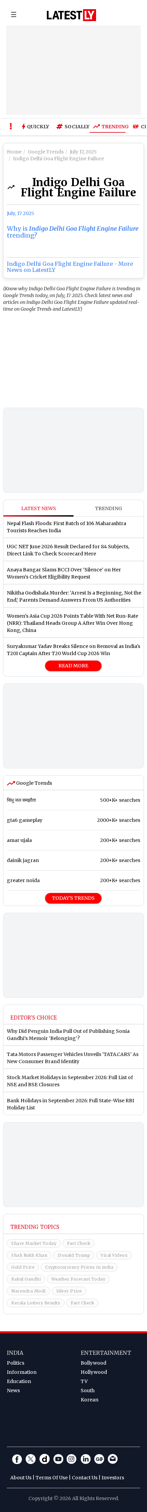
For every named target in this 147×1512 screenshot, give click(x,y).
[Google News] (99, 1459)
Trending (113, 127)
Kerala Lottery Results (35, 1302)
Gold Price (23, 1267)
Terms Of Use (52, 1478)
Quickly (38, 127)
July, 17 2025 (20, 213)
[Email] (113, 1459)
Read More (73, 666)
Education (19, 1381)
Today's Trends (73, 898)
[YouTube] (58, 1459)
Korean (89, 1400)
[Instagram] (72, 1459)
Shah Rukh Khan (29, 1255)
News (13, 1390)
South (88, 1390)
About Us (20, 1478)
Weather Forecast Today (78, 1279)
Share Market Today (33, 1243)
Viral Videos (114, 1255)
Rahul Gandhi (26, 1279)
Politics (15, 1363)
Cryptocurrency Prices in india (79, 1267)
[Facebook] (17, 1459)
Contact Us (84, 1478)
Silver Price (69, 1291)
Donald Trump (74, 1255)
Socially (75, 127)
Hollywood (94, 1372)
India (15, 1352)
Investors (113, 1478)
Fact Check (78, 1243)
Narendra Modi (28, 1291)
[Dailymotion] (44, 1459)
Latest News (38, 508)
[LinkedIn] (85, 1459)
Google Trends (33, 783)
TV (84, 1381)
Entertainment (106, 1352)
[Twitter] (31, 1459)
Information (22, 1372)
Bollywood (93, 1363)
